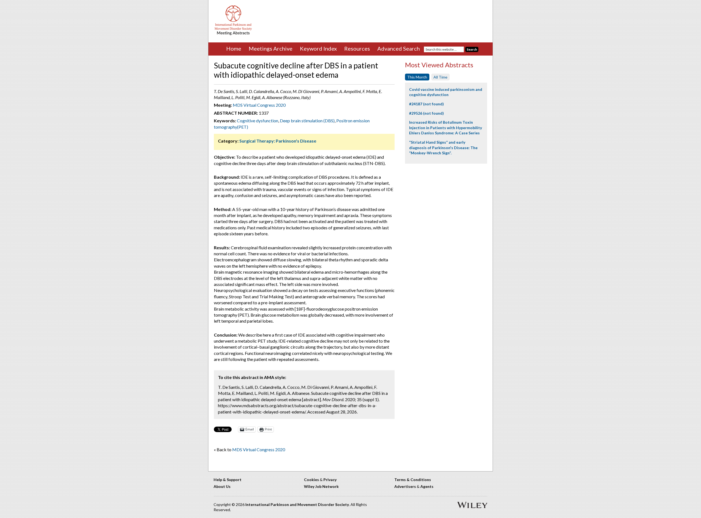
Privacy (330, 479)
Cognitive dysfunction (257, 120)
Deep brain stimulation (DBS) (307, 120)
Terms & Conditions (412, 479)
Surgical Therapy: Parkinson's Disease (277, 140)
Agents (426, 486)
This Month (417, 77)
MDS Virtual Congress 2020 (259, 105)
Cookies (311, 479)
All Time (440, 77)
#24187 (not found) (426, 104)
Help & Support (228, 479)
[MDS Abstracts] (233, 33)
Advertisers (405, 486)
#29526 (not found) (426, 113)
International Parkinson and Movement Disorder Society (297, 504)
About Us (222, 486)
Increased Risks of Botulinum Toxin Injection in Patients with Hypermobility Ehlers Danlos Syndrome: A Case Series (445, 127)
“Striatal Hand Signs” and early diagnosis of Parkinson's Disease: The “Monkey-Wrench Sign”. (443, 147)
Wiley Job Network (321, 486)
